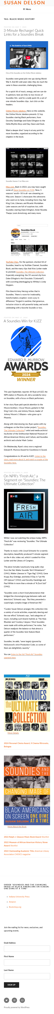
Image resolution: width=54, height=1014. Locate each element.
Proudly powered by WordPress (16, 1007)
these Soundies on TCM (24, 190)
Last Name (9, 970)
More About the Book (17, 827)
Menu (28, 9)
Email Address (10, 943)
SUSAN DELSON (24, 3)
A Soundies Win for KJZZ (23, 321)
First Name (9, 957)
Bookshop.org (15, 907)
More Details (13, 733)
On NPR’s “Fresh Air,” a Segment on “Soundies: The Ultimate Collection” (24, 480)
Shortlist (26, 837)
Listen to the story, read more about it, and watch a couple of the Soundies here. (26, 459)
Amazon (12, 902)
